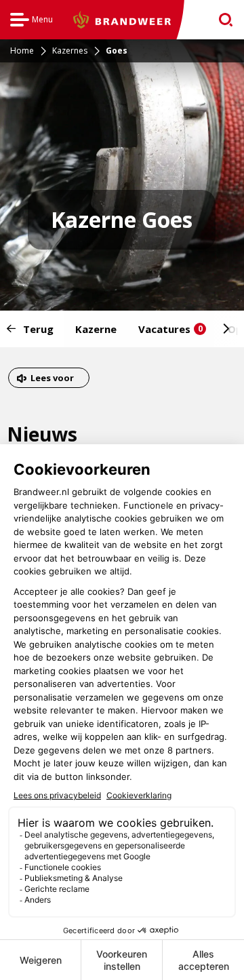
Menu (31, 21)
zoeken (221, 20)
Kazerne (96, 329)
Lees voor (52, 379)
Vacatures (170, 329)
